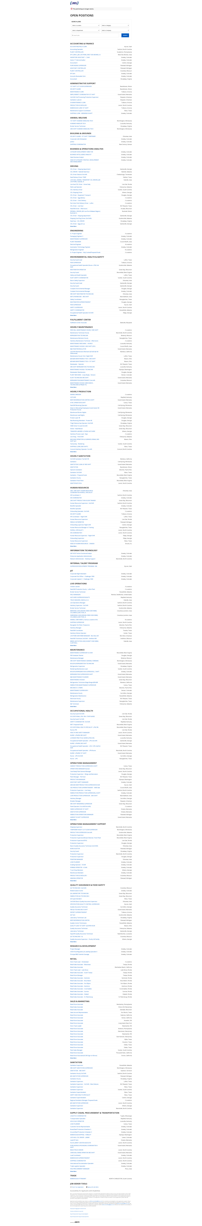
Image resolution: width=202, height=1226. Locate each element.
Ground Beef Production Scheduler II (81, 1132)
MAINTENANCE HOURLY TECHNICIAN (81, 369)
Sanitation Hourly (75, 478)
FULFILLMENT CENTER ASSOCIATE (80, 1143)
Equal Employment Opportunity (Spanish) (79, 1216)
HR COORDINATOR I (76, 533)
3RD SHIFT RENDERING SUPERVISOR (81, 804)
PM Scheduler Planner (76, 655)
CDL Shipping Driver (76, 192)
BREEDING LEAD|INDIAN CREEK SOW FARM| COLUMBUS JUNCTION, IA (83, 611)
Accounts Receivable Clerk (78, 76)
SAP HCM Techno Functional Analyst (81, 553)
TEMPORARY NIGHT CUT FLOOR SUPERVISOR (83, 830)
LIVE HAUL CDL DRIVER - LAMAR (79, 1137)
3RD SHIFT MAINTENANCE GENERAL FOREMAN (84, 661)
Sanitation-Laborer (76, 100)
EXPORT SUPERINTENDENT (78, 912)
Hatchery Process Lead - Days (79, 434)
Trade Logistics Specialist (77, 1166)
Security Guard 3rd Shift (77, 714)
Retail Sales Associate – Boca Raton (80, 981)
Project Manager (75, 949)
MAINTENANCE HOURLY (77, 680)
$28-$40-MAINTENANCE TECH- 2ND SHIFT (83, 359)
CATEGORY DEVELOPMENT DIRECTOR (81, 152)
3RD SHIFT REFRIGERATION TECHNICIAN (82, 367)
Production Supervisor (77, 835)
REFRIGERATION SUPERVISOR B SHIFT (81, 674)
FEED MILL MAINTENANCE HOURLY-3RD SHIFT (84, 330)
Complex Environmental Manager (80, 288)
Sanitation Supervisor (76, 1065)
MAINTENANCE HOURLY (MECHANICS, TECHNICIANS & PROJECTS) (81, 384)
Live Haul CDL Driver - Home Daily (80, 184)
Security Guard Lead (76, 260)
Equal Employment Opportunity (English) (79, 1213)
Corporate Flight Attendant (78, 574)
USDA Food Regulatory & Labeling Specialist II (83, 952)
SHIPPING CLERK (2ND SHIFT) (79, 446)
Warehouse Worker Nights (78, 412)
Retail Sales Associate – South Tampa (81, 973)
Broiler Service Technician (78, 126)
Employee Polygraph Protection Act (78, 1208)
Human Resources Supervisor (79, 519)
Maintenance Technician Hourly (79, 333)
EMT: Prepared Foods (76, 724)
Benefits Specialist (75, 506)
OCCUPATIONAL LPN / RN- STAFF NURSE (82, 716)
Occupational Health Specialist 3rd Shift (81, 313)
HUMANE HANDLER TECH (78, 123)
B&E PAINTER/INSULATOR (78, 349)
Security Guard (74, 272)
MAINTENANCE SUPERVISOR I (79, 690)
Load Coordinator (75, 1155)
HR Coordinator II (75, 495)
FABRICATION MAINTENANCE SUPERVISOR (83, 685)
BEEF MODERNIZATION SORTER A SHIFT (82, 400)
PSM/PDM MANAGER (76, 859)
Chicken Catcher (75, 586)
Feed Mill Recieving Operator (78, 405)
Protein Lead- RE (75, 418)
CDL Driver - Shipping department (80, 169)
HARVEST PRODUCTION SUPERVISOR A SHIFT (83, 766)
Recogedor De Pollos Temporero (80, 625)
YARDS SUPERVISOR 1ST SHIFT (79, 809)
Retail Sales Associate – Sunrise (79, 991)
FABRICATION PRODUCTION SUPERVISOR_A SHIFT (85, 793)
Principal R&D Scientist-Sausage (79, 954)
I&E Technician (74, 704)
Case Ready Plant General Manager (80, 771)
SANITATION (74, 467)
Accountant (73, 79)
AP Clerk (72, 73)
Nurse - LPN (74, 758)
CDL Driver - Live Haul (76, 206)
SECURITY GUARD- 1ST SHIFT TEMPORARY (83, 136)
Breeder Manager (75, 801)
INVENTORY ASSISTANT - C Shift (80, 57)
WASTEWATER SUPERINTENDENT (80, 302)
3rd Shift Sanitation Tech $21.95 (79, 459)
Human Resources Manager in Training (82, 527)
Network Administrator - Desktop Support (82, 559)
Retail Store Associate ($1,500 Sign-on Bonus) (83, 1055)
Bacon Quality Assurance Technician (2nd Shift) (84, 846)
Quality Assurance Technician (79, 907)
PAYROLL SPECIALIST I (77, 530)
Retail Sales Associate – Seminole (80, 978)
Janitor (72, 142)
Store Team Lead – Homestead (79, 962)
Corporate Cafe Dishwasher (78, 139)
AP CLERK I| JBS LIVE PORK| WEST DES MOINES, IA (85, 55)
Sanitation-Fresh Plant (76, 480)
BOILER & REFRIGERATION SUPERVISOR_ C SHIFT (84, 671)
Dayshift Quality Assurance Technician (81, 934)
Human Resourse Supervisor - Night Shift (82, 535)
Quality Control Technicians (78, 923)
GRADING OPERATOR (76, 878)
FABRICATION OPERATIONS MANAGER (81, 814)
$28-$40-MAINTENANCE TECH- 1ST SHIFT (82, 361)
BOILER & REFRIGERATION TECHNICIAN (82, 663)
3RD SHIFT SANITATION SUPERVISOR (81, 1068)
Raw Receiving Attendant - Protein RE (81, 420)
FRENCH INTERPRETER (77, 522)
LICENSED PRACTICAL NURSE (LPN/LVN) (82, 738)
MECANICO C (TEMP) (76, 688)
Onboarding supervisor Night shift (80, 525)
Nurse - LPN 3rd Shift (76, 756)
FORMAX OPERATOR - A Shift (78, 867)
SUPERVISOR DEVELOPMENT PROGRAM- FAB (83, 566)
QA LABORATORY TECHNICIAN (79, 893)
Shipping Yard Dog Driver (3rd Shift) (81, 218)
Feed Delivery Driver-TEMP (78, 177)
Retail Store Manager (76, 975)
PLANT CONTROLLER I (77, 52)
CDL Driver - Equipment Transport (80, 195)
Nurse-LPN (73, 730)
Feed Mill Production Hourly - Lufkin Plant (82, 589)
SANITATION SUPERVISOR (78, 812)
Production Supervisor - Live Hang (80, 790)
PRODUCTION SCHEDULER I (78, 105)
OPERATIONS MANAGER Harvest (80, 769)
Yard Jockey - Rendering (77, 444)
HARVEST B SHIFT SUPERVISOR (79, 817)
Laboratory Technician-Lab (78, 917)
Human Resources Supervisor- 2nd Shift (82, 503)
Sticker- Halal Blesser (76, 428)
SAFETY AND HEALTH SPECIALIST (80, 1095)
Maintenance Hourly (76, 693)
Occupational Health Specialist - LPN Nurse (83, 750)
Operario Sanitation (76, 470)
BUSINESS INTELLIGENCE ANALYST (80, 154)
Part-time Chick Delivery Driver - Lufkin (81, 203)
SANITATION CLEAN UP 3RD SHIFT (80, 464)
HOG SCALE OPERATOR (77, 1121)
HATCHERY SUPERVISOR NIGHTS (80, 597)
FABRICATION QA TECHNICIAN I (79, 896)
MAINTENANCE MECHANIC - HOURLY (81, 343)
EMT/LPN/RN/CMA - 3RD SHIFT (79, 296)
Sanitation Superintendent (78, 1092)
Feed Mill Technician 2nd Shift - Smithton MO (83, 638)
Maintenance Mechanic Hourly (79, 338)
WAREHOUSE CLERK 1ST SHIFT (79, 108)
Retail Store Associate (76, 1004)
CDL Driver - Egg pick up (77, 224)
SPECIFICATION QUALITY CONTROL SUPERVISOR (84, 904)
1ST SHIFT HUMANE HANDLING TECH (81, 121)
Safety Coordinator (76, 299)
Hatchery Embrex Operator (78, 633)
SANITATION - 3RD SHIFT (77, 1071)
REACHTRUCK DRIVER (76, 1150)
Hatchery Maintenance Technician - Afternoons (84, 341)
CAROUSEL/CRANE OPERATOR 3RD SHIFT (82, 1152)
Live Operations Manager (77, 603)
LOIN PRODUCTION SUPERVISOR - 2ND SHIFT (84, 796)
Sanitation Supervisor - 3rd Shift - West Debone (84, 1084)
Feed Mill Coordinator (76, 630)
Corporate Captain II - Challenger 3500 (81, 579)
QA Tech (72, 915)
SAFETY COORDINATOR (77, 310)
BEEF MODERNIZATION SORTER (79, 920)
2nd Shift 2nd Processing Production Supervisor (84, 97)
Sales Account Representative (79, 1012)
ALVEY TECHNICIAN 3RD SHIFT (79, 378)
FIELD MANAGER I (75, 594)
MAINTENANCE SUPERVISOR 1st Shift (81, 653)
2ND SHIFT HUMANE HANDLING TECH (81, 129)
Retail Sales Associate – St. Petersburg (81, 997)
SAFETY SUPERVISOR (76, 307)
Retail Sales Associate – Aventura (80, 986)
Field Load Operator (76, 187)
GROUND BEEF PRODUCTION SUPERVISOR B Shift (85, 785)
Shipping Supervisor (76, 827)
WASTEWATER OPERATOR (78, 270)
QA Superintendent (76, 899)
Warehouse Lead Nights (77, 415)
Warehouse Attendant (76, 873)
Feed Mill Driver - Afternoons (78, 208)
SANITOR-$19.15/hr (76, 483)
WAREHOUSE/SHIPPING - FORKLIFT (80, 1135)
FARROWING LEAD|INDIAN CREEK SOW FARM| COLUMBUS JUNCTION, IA (84, 616)
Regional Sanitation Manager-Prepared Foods (83, 1100)
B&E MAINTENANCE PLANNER (79, 677)
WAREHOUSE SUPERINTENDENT (80, 1158)
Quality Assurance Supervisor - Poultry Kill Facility (84, 939)
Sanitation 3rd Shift (76, 472)
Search (125, 35)
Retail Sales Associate (76, 967)
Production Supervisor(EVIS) (78, 840)
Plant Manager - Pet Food (77, 777)
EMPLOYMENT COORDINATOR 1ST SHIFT (82, 94)
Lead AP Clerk (74, 1140)
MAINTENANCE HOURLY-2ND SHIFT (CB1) (82, 346)
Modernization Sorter (76, 891)
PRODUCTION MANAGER (77, 779)
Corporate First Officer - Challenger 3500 (82, 576)
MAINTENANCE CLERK (77, 92)
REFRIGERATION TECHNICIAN (79, 335)
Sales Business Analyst (77, 157)
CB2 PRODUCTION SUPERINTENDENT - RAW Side (85, 787)
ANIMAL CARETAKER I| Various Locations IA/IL (84, 620)
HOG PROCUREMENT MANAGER (79, 1169)
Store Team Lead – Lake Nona (79, 970)
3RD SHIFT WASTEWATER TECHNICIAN (82, 294)
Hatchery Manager (75, 628)
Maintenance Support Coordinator (80, 111)
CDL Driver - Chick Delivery (78, 200)
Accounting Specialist (76, 49)
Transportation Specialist (77, 1118)
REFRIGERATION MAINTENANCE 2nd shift (82, 380)
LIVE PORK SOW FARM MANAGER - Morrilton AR (84, 636)
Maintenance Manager (77, 658)
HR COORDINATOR (76, 498)
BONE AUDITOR (75, 848)
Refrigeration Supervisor (77, 666)
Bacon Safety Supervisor (77, 280)
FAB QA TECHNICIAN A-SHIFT (79, 909)
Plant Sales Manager (76, 1050)
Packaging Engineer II (76, 236)
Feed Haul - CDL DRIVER (77, 221)
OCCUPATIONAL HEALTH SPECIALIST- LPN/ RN (84, 727)
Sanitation (73, 462)
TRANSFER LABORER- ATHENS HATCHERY (82, 431)
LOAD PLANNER (75, 862)
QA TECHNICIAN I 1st (76, 936)
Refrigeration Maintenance (78, 696)
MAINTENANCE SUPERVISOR (78, 239)
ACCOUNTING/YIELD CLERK (78, 46)
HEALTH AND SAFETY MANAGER (79, 732)
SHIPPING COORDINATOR (78, 144)
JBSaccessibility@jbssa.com (96, 1201)
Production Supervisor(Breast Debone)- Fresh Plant (85, 838)
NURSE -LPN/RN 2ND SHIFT (78, 743)
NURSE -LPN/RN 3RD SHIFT (78, 735)
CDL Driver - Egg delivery (77, 198)
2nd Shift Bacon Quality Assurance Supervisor (83, 901)
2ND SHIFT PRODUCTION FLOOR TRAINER (83, 500)
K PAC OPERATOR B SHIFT (78, 402)
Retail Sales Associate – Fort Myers (80, 983)
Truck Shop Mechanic (76, 870)
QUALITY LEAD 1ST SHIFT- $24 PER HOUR (82, 926)
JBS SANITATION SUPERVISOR (79, 1076)
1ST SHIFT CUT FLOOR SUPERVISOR (81, 86)
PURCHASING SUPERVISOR (78, 65)
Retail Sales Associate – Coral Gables (81, 989)
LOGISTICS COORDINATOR (78, 1116)
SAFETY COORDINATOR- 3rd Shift (80, 722)
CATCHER (73, 397)
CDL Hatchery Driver (76, 190)
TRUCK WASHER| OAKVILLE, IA (79, 600)
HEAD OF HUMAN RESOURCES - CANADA (82, 543)
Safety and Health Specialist (78, 275)
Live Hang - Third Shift (77, 437)
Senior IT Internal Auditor (77, 60)
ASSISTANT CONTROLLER (78, 68)
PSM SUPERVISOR (75, 262)
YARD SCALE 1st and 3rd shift (78, 426)
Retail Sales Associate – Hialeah (79, 994)
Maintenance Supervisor (77, 701)
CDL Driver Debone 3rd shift (78, 174)
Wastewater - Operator (77, 364)
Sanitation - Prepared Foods (78, 475)
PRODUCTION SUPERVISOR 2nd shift (81, 832)
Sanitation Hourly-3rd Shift (78, 1073)
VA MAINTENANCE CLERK (78, 102)
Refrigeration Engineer (77, 250)
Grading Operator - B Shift (78, 865)
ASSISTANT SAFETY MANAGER (79, 782)
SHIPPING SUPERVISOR (77, 622)
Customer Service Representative (80, 1126)
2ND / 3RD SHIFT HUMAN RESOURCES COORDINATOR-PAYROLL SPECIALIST (81, 491)
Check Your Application (78, 1187)
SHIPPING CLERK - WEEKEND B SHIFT (81, 113)
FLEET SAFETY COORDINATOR (79, 278)
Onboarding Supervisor (77, 538)
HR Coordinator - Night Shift (78, 517)
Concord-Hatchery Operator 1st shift (81, 449)
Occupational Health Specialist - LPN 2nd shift (83, 741)
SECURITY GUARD (75, 89)
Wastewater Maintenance (77, 372)
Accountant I (74, 63)
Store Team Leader (76, 1026)
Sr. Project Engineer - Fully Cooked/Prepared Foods (85, 252)
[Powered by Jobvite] (74, 1222)
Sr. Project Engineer (76, 233)
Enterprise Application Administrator (81, 556)
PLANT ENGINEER (75, 242)
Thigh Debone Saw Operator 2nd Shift (81, 423)
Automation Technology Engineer (80, 247)
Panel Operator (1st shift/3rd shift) (80, 806)
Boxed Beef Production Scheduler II (80, 1129)
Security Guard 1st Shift (77, 719)
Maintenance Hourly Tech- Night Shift (81, 356)
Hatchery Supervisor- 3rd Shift (79, 605)
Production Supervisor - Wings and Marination (84, 774)
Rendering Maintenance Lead (79, 669)
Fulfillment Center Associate (78, 323)
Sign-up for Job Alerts (93, 1187)
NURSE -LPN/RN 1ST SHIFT (78, 753)
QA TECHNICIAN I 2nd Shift (78, 888)
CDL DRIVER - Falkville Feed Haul (79, 172)
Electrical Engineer (75, 244)
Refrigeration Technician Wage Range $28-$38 (84, 682)
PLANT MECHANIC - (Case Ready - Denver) (82, 375)
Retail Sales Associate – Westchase (80, 964)
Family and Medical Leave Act (76, 1211)
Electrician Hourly (75, 698)
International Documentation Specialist (81, 1163)
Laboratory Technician (77, 931)
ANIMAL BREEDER (75, 394)
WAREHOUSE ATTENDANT (78, 1179)
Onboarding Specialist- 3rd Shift (79, 511)
